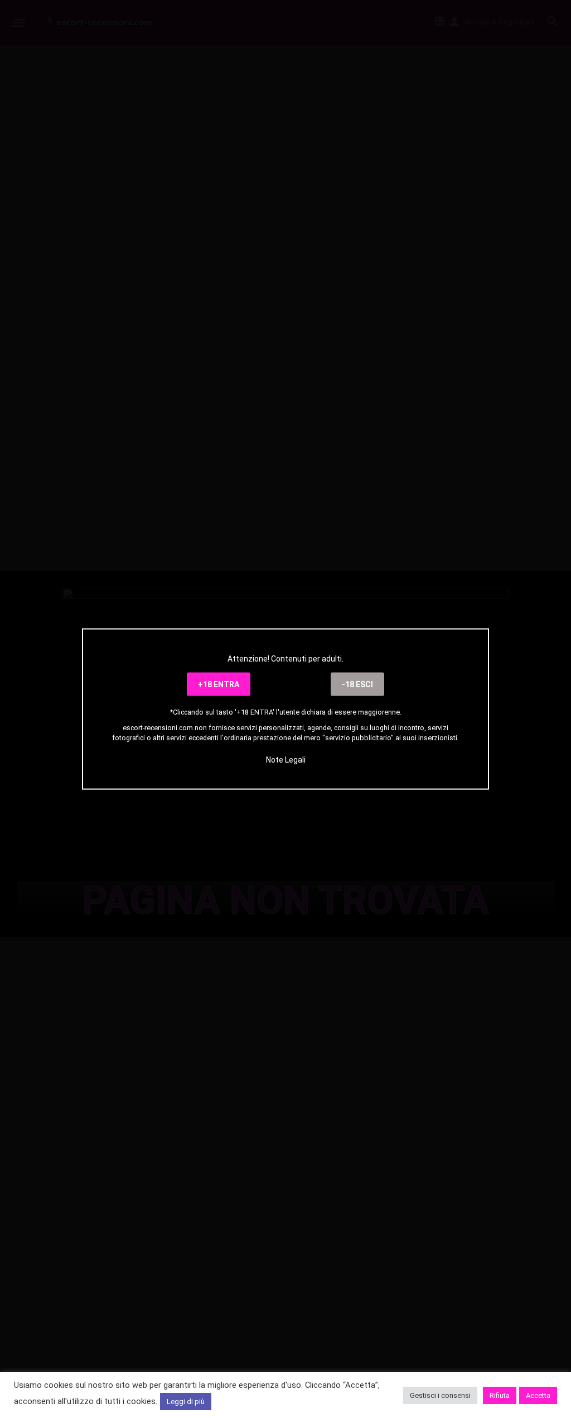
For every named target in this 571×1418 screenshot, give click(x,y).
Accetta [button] (538, 1395)
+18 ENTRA (218, 684)
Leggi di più (186, 1401)
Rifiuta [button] (500, 1395)
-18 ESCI (357, 684)
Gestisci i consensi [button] (440, 1395)
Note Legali (286, 759)
